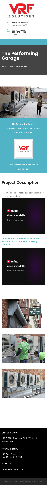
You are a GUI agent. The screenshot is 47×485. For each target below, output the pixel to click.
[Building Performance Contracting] (23, 10)
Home (4, 66)
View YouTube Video (23, 132)
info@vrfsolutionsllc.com (12, 469)
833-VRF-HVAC (8, 441)
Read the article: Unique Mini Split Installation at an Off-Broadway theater (21, 241)
